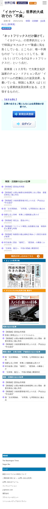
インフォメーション (9, 486)
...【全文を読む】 (9, 99)
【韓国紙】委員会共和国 (14, 187)
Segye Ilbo (6, 464)
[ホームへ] (16, 3)
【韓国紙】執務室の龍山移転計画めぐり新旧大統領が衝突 (25, 235)
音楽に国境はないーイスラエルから (19, 335)
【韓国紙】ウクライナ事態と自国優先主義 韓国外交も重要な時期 (25, 227)
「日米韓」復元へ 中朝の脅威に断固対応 (21, 248)
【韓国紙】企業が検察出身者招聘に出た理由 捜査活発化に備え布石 (25, 193)
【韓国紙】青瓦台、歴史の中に (17, 220)
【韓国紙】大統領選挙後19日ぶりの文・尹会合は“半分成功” (24, 201)
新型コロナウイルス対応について (14, 474)
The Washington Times (10, 461)
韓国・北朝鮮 (32, 21)
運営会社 (5, 493)
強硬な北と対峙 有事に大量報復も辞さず (21, 215)
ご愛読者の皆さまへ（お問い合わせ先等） (17, 478)
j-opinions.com (7, 490)
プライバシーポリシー (10, 497)
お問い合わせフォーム (10, 482)
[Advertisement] (24, 155)
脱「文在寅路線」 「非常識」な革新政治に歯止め (24, 209)
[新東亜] (11, 24)
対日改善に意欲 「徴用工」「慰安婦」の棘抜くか (24, 242)
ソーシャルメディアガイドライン (14, 501)
